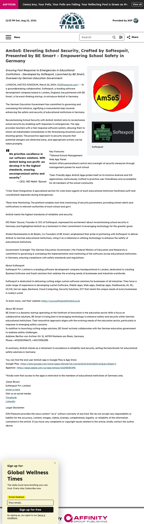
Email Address (16, 497)
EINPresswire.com (67, 84)
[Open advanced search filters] (120, 37)
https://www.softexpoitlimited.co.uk (60, 300)
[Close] (55, 463)
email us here (13, 389)
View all (137, 4)
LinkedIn (10, 401)
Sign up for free (30, 509)
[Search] (114, 37)
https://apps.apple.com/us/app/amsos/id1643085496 (46, 367)
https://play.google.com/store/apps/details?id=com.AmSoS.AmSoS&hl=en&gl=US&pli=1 (68, 363)
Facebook (11, 397)
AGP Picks (9, 4)
